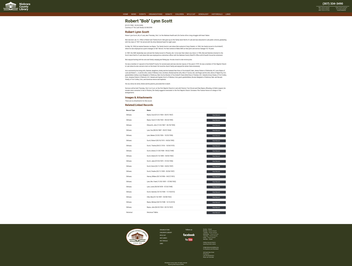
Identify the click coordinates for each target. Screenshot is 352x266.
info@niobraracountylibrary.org (211, 247)
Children (179, 14)
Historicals (217, 14)
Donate (168, 14)
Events (142, 14)
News (133, 14)
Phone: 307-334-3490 (208, 257)
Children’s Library (166, 232)
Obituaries (163, 238)
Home (125, 14)
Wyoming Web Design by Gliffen (176, 264)
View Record (216, 115)
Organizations (155, 14)
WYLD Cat (191, 14)
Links (227, 14)
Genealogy (203, 14)
